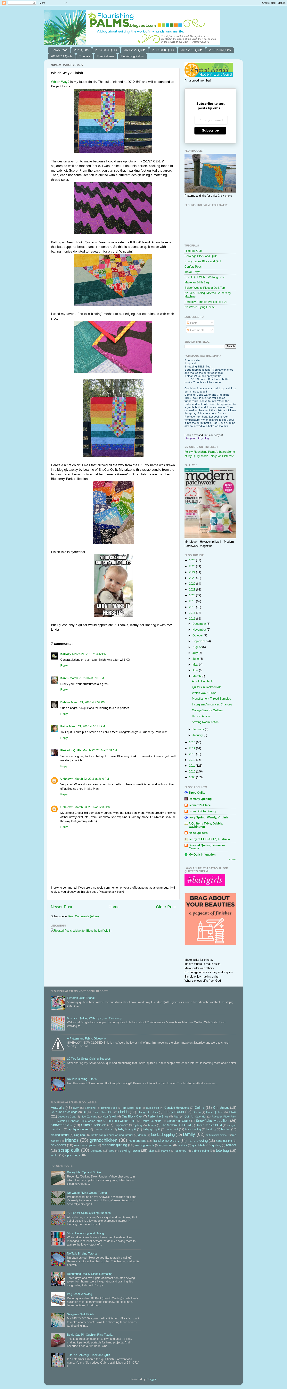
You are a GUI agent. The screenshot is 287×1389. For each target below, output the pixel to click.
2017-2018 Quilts (191, 50)
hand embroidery (166, 1140)
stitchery (181, 1150)
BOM (76, 1107)
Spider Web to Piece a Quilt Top (204, 287)
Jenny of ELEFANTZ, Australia (209, 839)
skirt (151, 1150)
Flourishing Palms (132, 56)
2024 (192, 572)
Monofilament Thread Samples (211, 698)
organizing (165, 1145)
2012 (192, 759)
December (200, 623)
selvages (96, 1150)
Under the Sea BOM (209, 1125)
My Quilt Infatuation (202, 854)
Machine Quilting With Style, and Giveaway (94, 1018)
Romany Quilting (200, 798)
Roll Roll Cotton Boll (121, 1120)
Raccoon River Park (224, 1116)
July (196, 652)
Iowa (232, 1112)
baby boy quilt (127, 1129)
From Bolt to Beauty (202, 811)
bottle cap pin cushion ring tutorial (112, 1135)
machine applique (85, 1145)
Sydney (138, 1125)
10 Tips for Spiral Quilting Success (89, 1058)
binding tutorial (60, 1134)
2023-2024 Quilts (106, 50)
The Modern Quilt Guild (176, 1125)
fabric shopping (163, 1135)
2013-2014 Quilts (61, 56)
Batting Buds (109, 1107)
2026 (192, 560)
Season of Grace (178, 1120)
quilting (216, 1145)
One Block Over (132, 1116)
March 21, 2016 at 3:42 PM (89, 654)
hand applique (137, 1140)
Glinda (197, 1112)
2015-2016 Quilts (220, 50)
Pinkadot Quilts (70, 750)
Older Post (166, 906)
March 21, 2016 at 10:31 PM (87, 726)
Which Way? (60, 82)
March (197, 676)
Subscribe (210, 130)
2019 (192, 601)
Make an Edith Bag (196, 282)
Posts (193, 322)
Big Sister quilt (131, 1107)
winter (54, 1155)
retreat (231, 1145)
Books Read (59, 50)
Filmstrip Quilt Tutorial (80, 997)
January (198, 735)
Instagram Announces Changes (212, 704)
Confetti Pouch (193, 266)
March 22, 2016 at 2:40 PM (92, 778)
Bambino (90, 1107)
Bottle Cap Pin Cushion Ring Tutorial (90, 1334)
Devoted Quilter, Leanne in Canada (207, 846)
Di (84, 1112)
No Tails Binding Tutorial (82, 1079)
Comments (196, 330)
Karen (64, 678)
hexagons (58, 1145)
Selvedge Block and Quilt (200, 256)
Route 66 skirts (151, 1120)
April (196, 670)
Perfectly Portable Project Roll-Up (205, 301)
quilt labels (198, 1145)
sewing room (130, 1150)
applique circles (78, 1129)
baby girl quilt (151, 1129)
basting (211, 1129)
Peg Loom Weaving (79, 1294)
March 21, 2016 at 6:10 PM (87, 678)
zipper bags (72, 1155)
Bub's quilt (152, 1107)
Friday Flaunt (173, 1112)
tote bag (222, 1150)
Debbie (65, 702)
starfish (165, 1150)
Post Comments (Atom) (83, 916)
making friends (144, 1145)
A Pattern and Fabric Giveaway (87, 1038)
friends (72, 1140)
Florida (123, 1112)
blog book (80, 1134)
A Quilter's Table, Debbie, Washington (206, 825)
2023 (192, 578)
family (189, 1134)
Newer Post (61, 906)
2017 (192, 612)
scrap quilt (68, 1150)
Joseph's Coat (67, 1116)
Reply (64, 665)
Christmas (221, 1107)
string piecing (200, 1150)
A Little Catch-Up (202, 681)
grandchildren (103, 1140)
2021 (192, 589)
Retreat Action (201, 716)
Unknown (66, 778)
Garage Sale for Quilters (207, 710)
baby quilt (172, 1129)
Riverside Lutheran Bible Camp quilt (78, 1120)
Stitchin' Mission (93, 1125)
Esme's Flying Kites (103, 1112)
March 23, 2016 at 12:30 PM (93, 807)
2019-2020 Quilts (163, 50)
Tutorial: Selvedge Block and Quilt (88, 1355)
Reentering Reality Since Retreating (89, 1273)
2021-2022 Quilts (134, 50)
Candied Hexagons (176, 1107)
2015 (192, 742)
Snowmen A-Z (62, 1125)
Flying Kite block (147, 1112)
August (197, 647)
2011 (192, 765)
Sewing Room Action (205, 722)
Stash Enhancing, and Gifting (85, 1233)
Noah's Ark (109, 1116)
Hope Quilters (198, 832)
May (196, 664)
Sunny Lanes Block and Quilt (202, 261)
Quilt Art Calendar (195, 1116)
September (200, 641)
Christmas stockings (64, 1112)
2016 (192, 618)
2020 (192, 595)
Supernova (121, 1125)
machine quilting (114, 1145)
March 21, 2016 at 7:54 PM (88, 702)
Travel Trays (192, 271)
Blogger (151, 1379)
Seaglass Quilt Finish (80, 1314)
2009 (192, 777)
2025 (192, 566)
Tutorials (84, 56)
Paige (64, 726)
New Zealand (89, 1116)
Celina (199, 1107)
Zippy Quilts (197, 792)
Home (114, 906)
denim (142, 1135)
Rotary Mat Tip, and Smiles (84, 1172)
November (200, 629)
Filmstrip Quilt (193, 250)
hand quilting (224, 1140)
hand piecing (198, 1140)
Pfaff (176, 1116)
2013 (192, 754)
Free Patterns (105, 56)
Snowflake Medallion (212, 1120)
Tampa (152, 1125)
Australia (57, 1107)
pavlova (182, 1145)
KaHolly (65, 654)
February (199, 729)
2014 (192, 748)
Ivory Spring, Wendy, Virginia (208, 817)
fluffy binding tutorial (216, 1135)
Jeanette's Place (200, 805)
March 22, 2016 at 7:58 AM (100, 750)
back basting (193, 1129)
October (198, 635)
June (196, 658)
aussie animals (103, 1129)
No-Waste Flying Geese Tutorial (87, 1192)
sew (111, 1150)
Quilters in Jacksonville (206, 687)
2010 (192, 771)
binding (225, 1129)
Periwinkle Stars (158, 1116)
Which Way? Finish (204, 692)
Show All (232, 859)
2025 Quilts (81, 50)
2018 (192, 607)
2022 (192, 583)
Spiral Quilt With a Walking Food (204, 277)
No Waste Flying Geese (199, 307)
